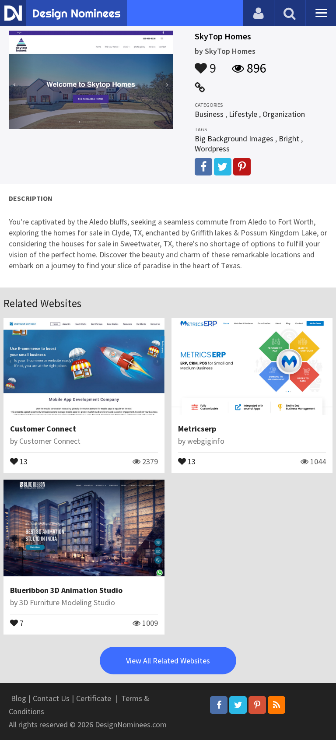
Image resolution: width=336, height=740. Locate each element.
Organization (283, 114)
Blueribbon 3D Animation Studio (66, 590)
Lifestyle (243, 114)
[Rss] (276, 705)
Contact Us (51, 698)
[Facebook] (219, 705)
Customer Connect (43, 429)
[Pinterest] (257, 705)
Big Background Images (234, 138)
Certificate (93, 698)
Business (209, 114)
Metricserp (197, 429)
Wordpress (212, 149)
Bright (289, 138)
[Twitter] (238, 705)
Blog (18, 698)
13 (23, 460)
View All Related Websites (168, 661)
